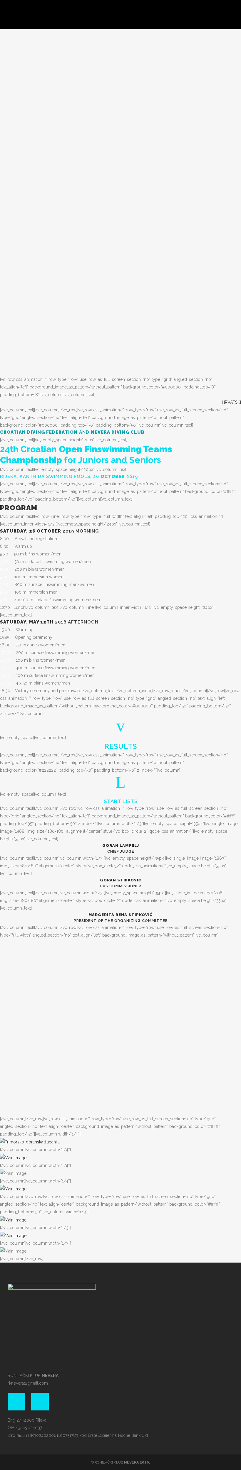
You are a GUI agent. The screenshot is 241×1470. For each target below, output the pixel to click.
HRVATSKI (231, 402)
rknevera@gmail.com (28, 1383)
